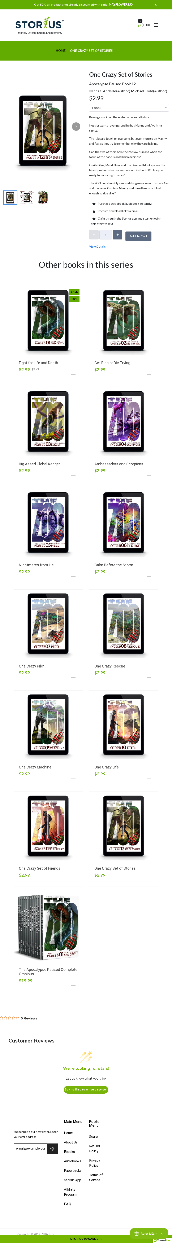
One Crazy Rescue (109, 666)
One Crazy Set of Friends (39, 868)
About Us (71, 1142)
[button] (86, 1239)
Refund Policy (94, 1148)
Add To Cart (138, 236)
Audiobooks (72, 1161)
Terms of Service (96, 1177)
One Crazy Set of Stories (115, 868)
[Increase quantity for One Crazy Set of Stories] (117, 234)
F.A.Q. (68, 1204)
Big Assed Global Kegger (39, 464)
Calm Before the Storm (113, 565)
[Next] (76, 126)
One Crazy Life (106, 767)
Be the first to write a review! (86, 1090)
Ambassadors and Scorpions (118, 464)
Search (94, 1137)
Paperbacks (73, 1171)
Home (61, 50)
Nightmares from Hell (37, 565)
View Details (97, 246)
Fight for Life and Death (38, 363)
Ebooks (69, 1152)
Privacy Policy (94, 1163)
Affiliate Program (70, 1191)
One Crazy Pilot (31, 666)
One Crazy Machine (35, 767)
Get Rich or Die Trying (112, 363)
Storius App (72, 1180)
